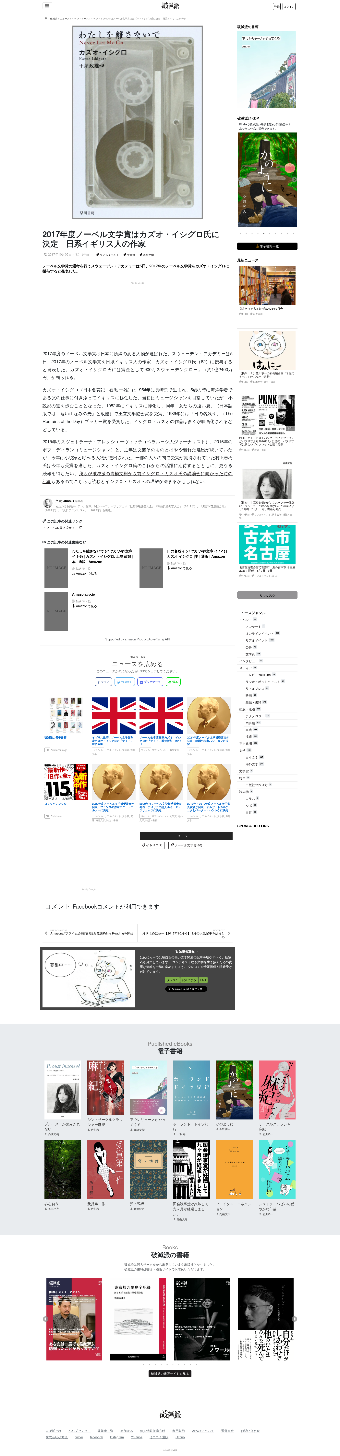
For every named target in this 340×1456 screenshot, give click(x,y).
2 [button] (246, 234)
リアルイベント (109, 255)
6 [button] (270, 234)
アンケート (255, 626)
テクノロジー (257, 716)
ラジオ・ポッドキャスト (265, 681)
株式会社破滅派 (57, 1437)
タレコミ (172, 980)
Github (180, 1437)
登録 (277, 6)
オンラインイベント (262, 633)
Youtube (136, 1437)
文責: (135, 505)
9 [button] (287, 234)
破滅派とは (53, 1430)
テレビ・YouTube (260, 674)
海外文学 (148, 255)
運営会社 (227, 1430)
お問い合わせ (250, 1430)
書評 (251, 812)
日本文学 (254, 757)
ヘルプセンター (79, 1430)
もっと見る (267, 595)
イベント (247, 619)
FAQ (203, 980)
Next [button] (294, 180)
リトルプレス (257, 688)
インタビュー (250, 661)
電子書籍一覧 (269, 246)
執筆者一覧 (105, 1430)
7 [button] (276, 234)
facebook (96, 1437)
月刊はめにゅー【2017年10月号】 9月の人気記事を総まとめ (183, 934)
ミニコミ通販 (159, 1437)
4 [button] (258, 234)
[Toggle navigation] (47, 5)
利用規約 (178, 1430)
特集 (244, 778)
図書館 (253, 723)
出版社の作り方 (258, 785)
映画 (251, 695)
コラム (252, 798)
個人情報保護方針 (152, 1430)
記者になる (189, 980)
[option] (267, 179)
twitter (79, 1437)
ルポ (251, 805)
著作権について (203, 1430)
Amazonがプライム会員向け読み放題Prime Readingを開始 (91, 932)
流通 (251, 736)
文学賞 (130, 255)
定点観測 (248, 743)
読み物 (245, 791)
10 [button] (293, 234)
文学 (244, 750)
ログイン (289, 6)
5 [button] (264, 234)
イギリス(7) (153, 845)
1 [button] (240, 234)
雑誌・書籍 (256, 702)
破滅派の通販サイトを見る (170, 1373)
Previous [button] (240, 180)
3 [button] (252, 234)
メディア (247, 668)
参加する (126, 1430)
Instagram (117, 1437)
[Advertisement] (139, 311)
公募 (251, 647)
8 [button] (282, 234)
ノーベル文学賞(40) (188, 845)
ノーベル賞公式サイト (62, 527)
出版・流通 (249, 709)
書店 (251, 730)
